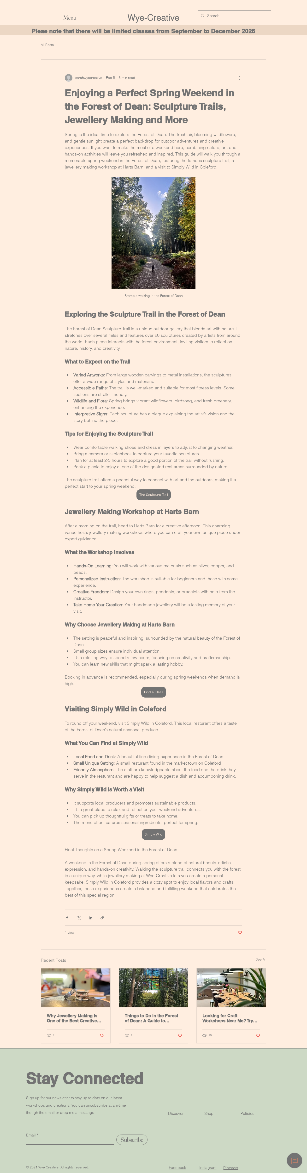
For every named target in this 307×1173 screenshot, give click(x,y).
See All (261, 959)
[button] (110, 17)
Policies (247, 1113)
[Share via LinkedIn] (90, 917)
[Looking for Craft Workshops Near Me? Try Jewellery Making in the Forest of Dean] (231, 987)
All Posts (47, 45)
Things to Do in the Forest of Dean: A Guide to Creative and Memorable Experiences (151, 1018)
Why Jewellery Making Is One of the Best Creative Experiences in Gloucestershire (72, 1018)
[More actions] (239, 78)
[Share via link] (102, 917)
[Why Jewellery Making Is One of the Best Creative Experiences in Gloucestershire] (75, 987)
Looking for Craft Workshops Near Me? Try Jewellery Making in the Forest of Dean (227, 1018)
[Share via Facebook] (67, 917)
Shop (208, 1113)
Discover (175, 1113)
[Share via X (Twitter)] (79, 917)
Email (31, 1135)
